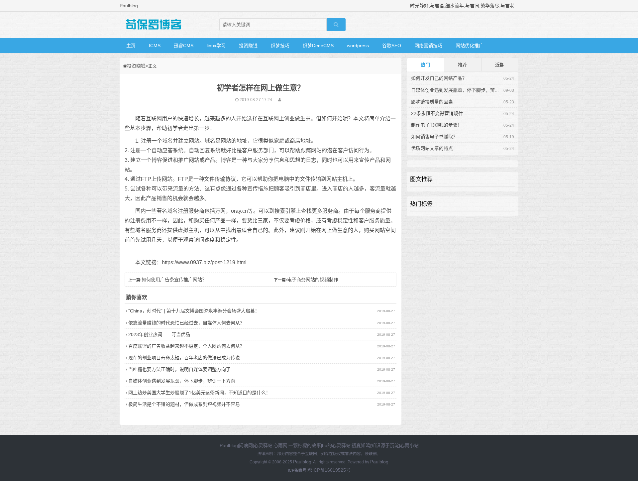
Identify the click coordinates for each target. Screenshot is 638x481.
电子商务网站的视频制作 (312, 279)
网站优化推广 (469, 45)
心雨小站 (409, 445)
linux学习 (216, 45)
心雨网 (280, 445)
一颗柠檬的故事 (304, 445)
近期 (499, 64)
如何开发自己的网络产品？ (439, 78)
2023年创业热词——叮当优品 (159, 334)
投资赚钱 (248, 45)
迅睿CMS (183, 45)
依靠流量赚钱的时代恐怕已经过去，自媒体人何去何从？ (186, 322)
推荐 (462, 64)
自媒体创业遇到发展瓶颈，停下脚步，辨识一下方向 (181, 381)
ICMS (154, 45)
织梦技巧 (280, 45)
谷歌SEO (391, 45)
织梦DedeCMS (318, 45)
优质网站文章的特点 (432, 148)
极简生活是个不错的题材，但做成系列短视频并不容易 (184, 404)
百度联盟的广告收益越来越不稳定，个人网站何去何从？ (186, 346)
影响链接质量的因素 (432, 101)
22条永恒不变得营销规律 (437, 113)
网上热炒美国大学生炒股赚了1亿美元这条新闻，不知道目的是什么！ (199, 392)
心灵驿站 (263, 445)
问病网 (246, 445)
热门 (425, 64)
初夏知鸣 (361, 445)
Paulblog (229, 445)
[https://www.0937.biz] (153, 25)
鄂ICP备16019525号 (329, 470)
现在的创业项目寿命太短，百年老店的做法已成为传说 (184, 357)
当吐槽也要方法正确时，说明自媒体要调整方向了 (179, 369)
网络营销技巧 (428, 45)
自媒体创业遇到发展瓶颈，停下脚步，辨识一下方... (464, 90)
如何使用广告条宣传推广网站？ (174, 279)
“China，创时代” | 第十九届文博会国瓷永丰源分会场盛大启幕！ (194, 310)
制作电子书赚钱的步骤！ (436, 125)
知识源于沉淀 (385, 445)
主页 (131, 45)
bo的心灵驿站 (336, 445)
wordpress (358, 45)
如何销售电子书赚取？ (434, 136)
